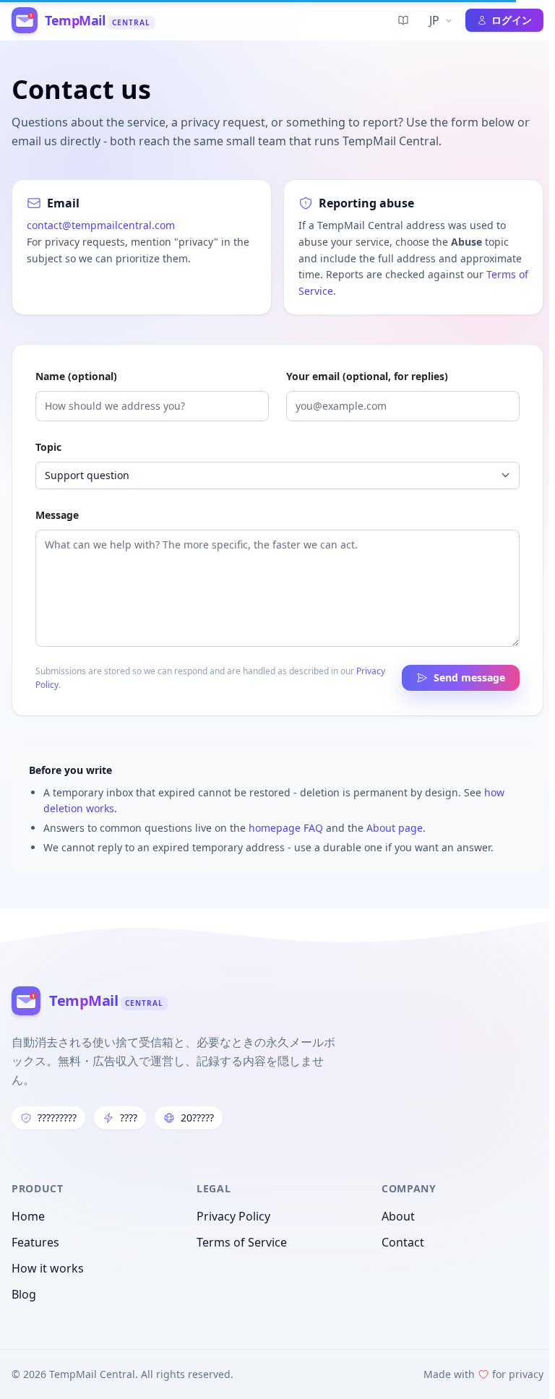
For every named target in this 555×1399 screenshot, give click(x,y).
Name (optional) (76, 376)
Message (57, 515)
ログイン (506, 20)
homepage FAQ (286, 828)
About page (394, 828)
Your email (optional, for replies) (367, 376)
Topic (48, 447)
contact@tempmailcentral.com (101, 225)
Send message (469, 677)
